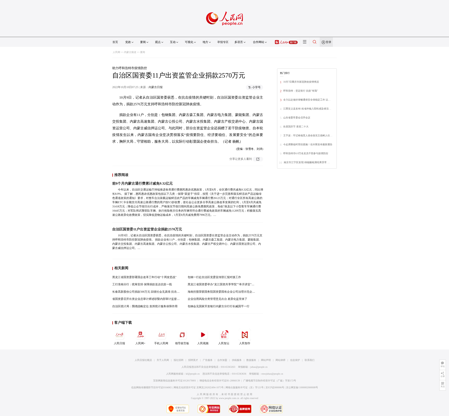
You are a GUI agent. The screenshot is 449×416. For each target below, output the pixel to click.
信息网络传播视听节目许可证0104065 (151, 387)
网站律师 (280, 360)
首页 (115, 42)
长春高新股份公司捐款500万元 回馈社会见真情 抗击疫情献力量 (151, 291)
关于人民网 (163, 360)
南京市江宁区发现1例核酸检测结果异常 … (307, 162)
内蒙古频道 (130, 52)
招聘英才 (193, 360)
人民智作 (244, 343)
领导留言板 (182, 343)
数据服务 (251, 360)
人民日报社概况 (143, 360)
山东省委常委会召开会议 (296, 117)
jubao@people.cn (258, 367)
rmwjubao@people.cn (272, 373)
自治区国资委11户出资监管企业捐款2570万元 (147, 229)
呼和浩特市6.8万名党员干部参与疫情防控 (305, 153)
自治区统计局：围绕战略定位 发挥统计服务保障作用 (144, 306)
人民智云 (223, 343)
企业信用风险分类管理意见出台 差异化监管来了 (217, 298)
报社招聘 (178, 360)
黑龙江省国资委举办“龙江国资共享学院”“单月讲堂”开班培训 (225, 284)
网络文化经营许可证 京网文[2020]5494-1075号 (199, 387)
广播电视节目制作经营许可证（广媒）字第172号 (269, 380)
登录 (328, 42)
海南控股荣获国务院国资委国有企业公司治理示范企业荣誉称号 (227, 291)
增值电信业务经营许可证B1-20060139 (219, 380)
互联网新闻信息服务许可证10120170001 (174, 380)
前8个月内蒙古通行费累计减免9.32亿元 (142, 183)
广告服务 (208, 360)
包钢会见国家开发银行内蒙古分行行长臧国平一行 (218, 306)
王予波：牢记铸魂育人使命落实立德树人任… (307, 135)
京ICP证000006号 (275, 387)
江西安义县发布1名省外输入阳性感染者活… (307, 108)
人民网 (116, 52)
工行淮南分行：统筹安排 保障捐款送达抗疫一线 (142, 284)
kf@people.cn (193, 373)
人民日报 (119, 343)
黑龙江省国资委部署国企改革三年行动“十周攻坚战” (144, 277)
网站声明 (266, 360)
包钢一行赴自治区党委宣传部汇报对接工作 (214, 277)
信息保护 (295, 360)
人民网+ (140, 343)
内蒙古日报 (156, 87)
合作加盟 (222, 360)
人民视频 (203, 343)
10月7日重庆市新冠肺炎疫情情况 (301, 82)
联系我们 (309, 360)
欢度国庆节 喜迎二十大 (296, 126)
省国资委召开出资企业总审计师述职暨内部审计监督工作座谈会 (151, 298)
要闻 (142, 52)
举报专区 (223, 42)
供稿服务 (237, 360)
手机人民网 (161, 343)
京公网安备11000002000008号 (302, 387)
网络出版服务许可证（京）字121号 (245, 387)
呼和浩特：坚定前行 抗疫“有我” (300, 90)
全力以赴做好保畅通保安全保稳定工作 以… (307, 99)
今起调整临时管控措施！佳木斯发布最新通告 (307, 144)
